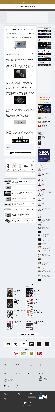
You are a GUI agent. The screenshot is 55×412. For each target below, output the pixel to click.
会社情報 (5, 398)
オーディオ (5, 365)
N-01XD (12, 51)
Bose (15, 2)
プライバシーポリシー (18, 394)
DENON (31, 1)
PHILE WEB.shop (16, 303)
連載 (5, 373)
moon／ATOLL (47, 1)
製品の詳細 (9, 147)
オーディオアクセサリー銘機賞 (31, 366)
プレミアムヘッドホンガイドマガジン (44, 379)
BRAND (29, 373)
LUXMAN (39, 1)
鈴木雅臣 (43, 204)
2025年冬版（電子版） (20, 323)
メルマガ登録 (40, 381)
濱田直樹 (43, 185)
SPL (39, 2)
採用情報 (5, 399)
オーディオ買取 (46, 2)
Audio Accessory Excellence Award (45, 122)
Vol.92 (38, 290)
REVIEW (40, 363)
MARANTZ (23, 1)
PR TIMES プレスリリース (19, 397)
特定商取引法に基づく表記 (19, 395)
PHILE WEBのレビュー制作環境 (8, 397)
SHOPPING (6, 385)
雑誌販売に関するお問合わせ (27, 334)
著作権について (18, 393)
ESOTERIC (12, 152)
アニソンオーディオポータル (8, 380)
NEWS (5, 363)
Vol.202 (18, 290)
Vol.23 (18, 312)
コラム (40, 365)
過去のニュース (6, 370)
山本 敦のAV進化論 (6, 378)
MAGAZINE (27, 285)
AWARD (29, 363)
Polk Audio (23, 2)
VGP (28, 364)
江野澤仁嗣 (43, 169)
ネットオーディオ (28, 152)
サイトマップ (6, 395)
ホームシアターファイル (42, 377)
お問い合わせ (6, 393)
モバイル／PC (6, 366)
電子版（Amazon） (16, 304)
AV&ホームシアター (6, 364)
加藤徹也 (43, 209)
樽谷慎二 (43, 194)
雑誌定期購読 (40, 380)
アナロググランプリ (30, 367)
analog (40, 376)
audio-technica (16, 1)
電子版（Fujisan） (16, 294)
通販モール (5, 387)
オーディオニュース (12, 25)
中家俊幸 (43, 180)
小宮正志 (43, 174)
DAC (11, 153)
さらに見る (40, 367)
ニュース (8, 25)
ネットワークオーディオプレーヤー (19, 152)
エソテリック (9, 148)
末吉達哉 (43, 199)
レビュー (40, 364)
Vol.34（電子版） (39, 312)
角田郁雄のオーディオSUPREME (8, 379)
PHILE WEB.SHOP (6, 386)
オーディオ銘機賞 (30, 365)
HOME (6, 25)
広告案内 (5, 394)
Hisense (31, 2)
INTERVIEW (18, 373)
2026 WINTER (39, 301)
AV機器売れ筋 (17, 364)
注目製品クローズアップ (42, 366)
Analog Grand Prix (43, 126)
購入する (42, 134)
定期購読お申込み (16, 291)
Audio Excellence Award (44, 118)
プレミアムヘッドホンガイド (42, 378)
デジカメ (5, 367)
